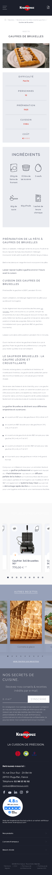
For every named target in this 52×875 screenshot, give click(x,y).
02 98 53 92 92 (22, 781)
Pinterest (27, 792)
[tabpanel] (26, 548)
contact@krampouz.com (15, 785)
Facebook (4, 792)
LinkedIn (15, 792)
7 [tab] (34, 577)
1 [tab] (8, 577)
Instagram (21, 792)
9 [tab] (42, 577)
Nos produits (8, 833)
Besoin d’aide (8, 850)
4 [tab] (21, 577)
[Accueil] (5, 20)
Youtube (9, 792)
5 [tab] (25, 577)
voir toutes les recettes (26, 661)
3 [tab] (16, 577)
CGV (15, 866)
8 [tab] (38, 577)
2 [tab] (12, 577)
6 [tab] (29, 577)
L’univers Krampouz (11, 842)
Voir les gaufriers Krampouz (30, 513)
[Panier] (48, 7)
